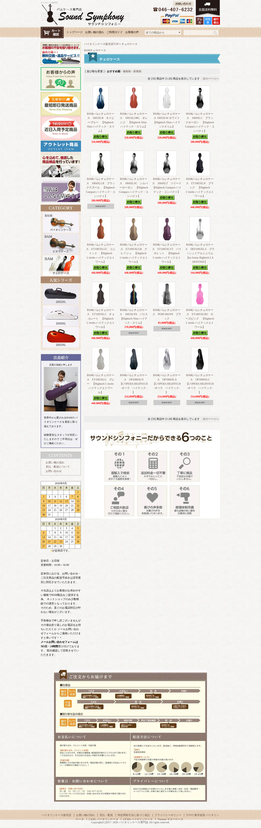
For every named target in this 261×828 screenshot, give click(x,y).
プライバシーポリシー (168, 815)
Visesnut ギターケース (170, 819)
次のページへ (211, 78)
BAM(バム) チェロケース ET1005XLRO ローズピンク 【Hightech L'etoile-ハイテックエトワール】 (200, 319)
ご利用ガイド (115, 32)
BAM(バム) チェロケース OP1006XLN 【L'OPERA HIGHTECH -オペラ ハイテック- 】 (134, 384)
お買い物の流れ (94, 32)
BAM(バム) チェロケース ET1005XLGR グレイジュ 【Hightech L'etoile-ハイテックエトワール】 (134, 253)
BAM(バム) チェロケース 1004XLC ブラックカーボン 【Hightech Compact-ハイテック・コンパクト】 (199, 122)
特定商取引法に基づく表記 (134, 815)
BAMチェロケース (95, 50)
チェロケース (130, 44)
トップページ (74, 32)
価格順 (127, 71)
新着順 (137, 71)
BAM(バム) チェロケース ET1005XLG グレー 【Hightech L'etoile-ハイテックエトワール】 (100, 384)
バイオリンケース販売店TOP (101, 44)
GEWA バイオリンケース (138, 819)
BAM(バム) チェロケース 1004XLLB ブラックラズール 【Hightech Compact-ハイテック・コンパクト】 (100, 188)
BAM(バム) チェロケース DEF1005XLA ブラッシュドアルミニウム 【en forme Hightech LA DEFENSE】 (200, 253)
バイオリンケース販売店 (56, 815)
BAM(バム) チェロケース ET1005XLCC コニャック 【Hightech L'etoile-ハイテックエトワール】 (100, 253)
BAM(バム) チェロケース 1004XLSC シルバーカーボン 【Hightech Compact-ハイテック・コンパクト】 (133, 188)
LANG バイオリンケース (103, 819)
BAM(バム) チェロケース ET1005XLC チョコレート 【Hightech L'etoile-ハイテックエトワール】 (101, 319)
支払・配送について (58, 466)
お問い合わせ (54, 471)
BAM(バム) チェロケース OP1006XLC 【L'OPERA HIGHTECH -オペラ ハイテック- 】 (200, 384)
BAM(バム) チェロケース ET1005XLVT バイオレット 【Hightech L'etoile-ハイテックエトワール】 (166, 253)
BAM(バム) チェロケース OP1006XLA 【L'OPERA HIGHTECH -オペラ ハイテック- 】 (167, 384)
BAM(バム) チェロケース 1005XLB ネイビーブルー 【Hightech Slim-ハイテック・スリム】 (100, 122)
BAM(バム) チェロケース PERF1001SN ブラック (166, 314)
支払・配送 (106, 815)
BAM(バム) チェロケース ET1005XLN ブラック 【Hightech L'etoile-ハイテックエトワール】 (200, 188)
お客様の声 (132, 32)
